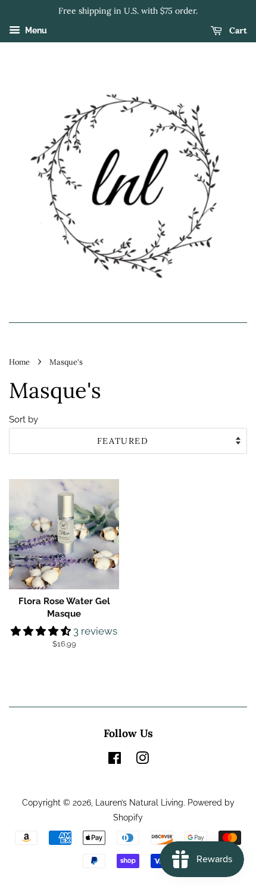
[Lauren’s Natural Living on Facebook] (114, 760)
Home (19, 361)
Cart (237, 30)
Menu (35, 30)
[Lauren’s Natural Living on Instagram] (142, 760)
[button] (42, 631)
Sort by (23, 419)
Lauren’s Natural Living (139, 802)
